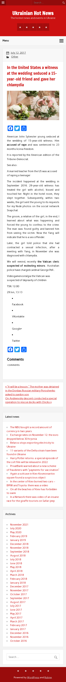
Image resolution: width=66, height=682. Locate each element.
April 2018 (16, 571)
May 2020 (15, 532)
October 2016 (18, 640)
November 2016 (19, 637)
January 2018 (18, 582)
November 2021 (19, 524)
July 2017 (15, 605)
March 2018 (17, 574)
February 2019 (18, 536)
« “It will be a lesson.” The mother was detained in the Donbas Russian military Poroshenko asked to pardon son (32, 390)
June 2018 (16, 563)
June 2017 (16, 609)
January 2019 (18, 540)
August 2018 (18, 555)
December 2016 (19, 633)
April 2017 (16, 617)
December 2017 (19, 586)
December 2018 (19, 544)
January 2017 (18, 629)
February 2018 (18, 578)
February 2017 (18, 625)
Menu (6, 40)
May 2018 (15, 567)
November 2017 (19, 590)
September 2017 (19, 598)
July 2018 (15, 559)
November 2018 (19, 547)
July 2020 (15, 528)
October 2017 (18, 594)
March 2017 (17, 621)
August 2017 (18, 602)
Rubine (48, 677)
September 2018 (19, 551)
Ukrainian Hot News (33, 13)
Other (14, 56)
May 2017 (15, 613)
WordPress (33, 677)
